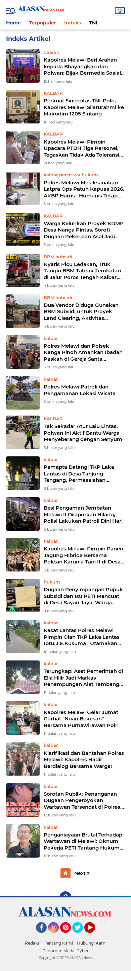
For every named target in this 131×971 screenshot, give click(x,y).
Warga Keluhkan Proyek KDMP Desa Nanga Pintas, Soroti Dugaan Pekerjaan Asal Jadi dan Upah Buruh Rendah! (84, 230)
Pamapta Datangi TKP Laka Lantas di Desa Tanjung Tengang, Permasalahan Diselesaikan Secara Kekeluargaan (79, 473)
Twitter (80, 936)
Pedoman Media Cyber (65, 950)
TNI (93, 23)
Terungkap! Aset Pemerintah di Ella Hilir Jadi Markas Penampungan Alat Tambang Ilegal (83, 678)
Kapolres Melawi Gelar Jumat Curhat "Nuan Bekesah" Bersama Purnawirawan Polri (81, 718)
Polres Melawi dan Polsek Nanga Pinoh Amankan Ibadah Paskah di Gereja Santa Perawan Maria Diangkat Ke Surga (83, 352)
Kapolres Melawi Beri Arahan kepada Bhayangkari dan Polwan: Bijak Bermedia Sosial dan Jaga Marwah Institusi (82, 66)
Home (13, 23)
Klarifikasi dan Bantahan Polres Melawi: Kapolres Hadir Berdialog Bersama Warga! (84, 759)
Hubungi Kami (91, 943)
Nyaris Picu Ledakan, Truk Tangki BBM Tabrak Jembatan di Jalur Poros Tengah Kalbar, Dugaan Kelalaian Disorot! (82, 271)
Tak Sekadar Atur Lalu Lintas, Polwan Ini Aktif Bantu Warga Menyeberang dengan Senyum (83, 432)
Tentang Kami (59, 943)
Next (80, 873)
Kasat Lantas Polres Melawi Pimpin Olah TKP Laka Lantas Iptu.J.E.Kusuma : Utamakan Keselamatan (82, 637)
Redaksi (33, 943)
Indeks (72, 23)
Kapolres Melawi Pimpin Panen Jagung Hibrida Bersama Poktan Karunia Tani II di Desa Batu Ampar (83, 555)
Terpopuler (42, 23)
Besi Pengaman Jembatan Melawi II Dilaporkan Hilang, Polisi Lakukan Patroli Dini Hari (83, 514)
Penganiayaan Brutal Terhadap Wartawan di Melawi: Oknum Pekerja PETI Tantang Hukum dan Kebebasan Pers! (83, 841)
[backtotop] (65, 897)
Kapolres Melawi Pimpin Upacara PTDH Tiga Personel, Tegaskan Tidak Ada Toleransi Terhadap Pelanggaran (81, 148)
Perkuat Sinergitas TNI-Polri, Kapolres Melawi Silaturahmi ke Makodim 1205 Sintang (84, 107)
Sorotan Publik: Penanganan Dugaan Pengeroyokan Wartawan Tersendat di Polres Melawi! (82, 800)
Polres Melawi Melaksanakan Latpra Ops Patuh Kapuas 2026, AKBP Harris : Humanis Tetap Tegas (84, 189)
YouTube (94, 936)
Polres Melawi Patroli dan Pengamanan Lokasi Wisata (80, 389)
